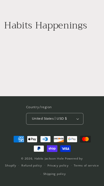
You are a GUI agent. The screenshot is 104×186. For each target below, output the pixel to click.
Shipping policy (54, 174)
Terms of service (86, 165)
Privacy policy (58, 165)
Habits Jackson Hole (49, 158)
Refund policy (31, 165)
